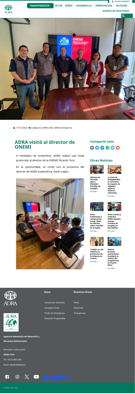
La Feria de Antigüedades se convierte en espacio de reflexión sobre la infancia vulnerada (114, 185)
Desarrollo (84, 5)
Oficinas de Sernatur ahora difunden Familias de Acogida (95, 183)
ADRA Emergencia (63, 127)
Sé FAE (58, 5)
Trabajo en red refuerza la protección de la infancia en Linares (96, 254)
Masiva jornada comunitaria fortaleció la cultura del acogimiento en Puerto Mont (113, 257)
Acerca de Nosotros (116, 11)
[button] (123, 16)
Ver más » (94, 191)
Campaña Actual (52, 307)
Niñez (68, 5)
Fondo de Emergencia (55, 313)
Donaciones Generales (55, 302)
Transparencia (40, 5)
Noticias (121, 5)
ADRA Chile (47, 127)
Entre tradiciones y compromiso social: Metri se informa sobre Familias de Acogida (96, 221)
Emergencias (103, 5)
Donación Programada (55, 318)
